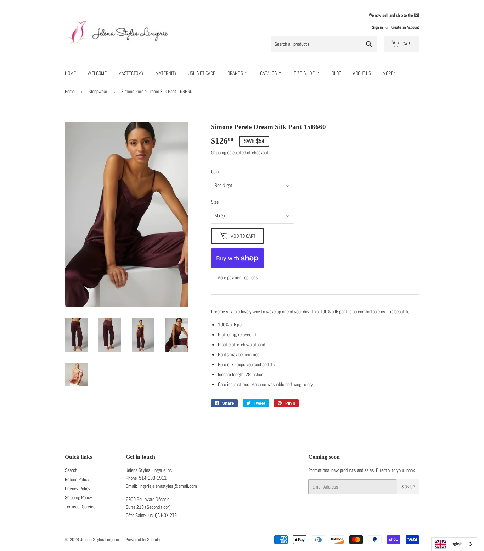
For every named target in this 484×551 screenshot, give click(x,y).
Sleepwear (98, 91)
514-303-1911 (153, 478)
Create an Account (405, 27)
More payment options (237, 277)
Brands (235, 73)
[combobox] (454, 544)
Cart (406, 43)
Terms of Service (80, 506)
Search (71, 470)
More (388, 73)
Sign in (377, 27)
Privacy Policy (77, 488)
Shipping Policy (78, 497)
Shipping (218, 152)
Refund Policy (77, 479)
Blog (336, 73)
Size (215, 202)
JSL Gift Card (202, 73)
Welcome (97, 73)
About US (362, 73)
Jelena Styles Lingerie (99, 539)
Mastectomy (131, 73)
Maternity (166, 73)
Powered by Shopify (142, 539)
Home (70, 73)
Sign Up (408, 487)
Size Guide (305, 73)
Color (215, 172)
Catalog (269, 73)
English (455, 544)
